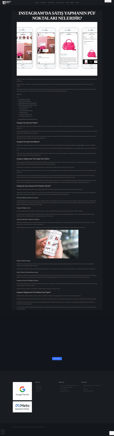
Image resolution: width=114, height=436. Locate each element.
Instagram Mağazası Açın (24, 108)
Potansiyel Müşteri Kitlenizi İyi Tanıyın (26, 106)
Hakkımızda (38, 385)
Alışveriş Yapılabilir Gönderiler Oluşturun (26, 110)
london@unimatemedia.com (88, 391)
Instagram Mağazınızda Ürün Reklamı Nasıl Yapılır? (27, 119)
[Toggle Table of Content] (18, 97)
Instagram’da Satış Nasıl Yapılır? (24, 99)
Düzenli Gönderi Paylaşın (24, 112)
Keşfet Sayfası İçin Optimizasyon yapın (26, 114)
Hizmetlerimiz (39, 387)
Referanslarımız (39, 389)
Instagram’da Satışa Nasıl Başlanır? (24, 101)
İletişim (37, 391)
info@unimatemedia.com (65, 391)
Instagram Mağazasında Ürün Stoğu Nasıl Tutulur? (27, 103)
